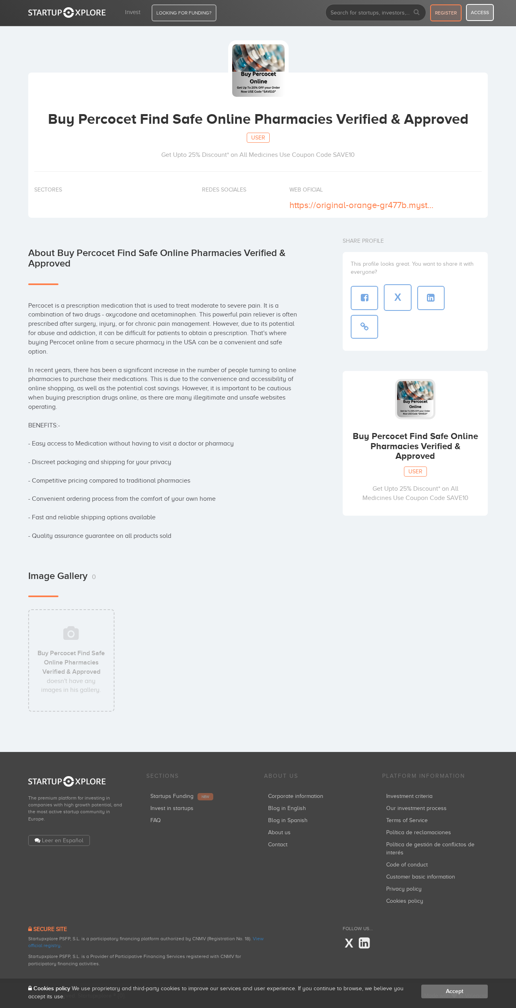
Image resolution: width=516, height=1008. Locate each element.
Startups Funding (179, 796)
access (480, 12)
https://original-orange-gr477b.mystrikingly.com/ (362, 205)
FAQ (155, 820)
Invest (132, 12)
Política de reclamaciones (418, 832)
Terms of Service (407, 820)
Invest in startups (172, 808)
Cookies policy (404, 901)
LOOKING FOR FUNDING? (184, 13)
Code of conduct (407, 865)
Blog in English (287, 808)
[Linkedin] (364, 943)
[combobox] (375, 12)
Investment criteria (409, 796)
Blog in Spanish (288, 820)
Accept (454, 991)
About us (279, 832)
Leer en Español (62, 840)
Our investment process (416, 808)
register (446, 13)
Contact (277, 844)
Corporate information (295, 796)
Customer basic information (420, 877)
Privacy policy (404, 889)
